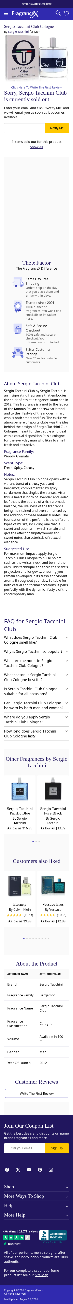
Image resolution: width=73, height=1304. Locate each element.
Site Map (41, 1275)
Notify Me (57, 128)
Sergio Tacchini (18, 32)
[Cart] (67, 13)
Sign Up (57, 1148)
